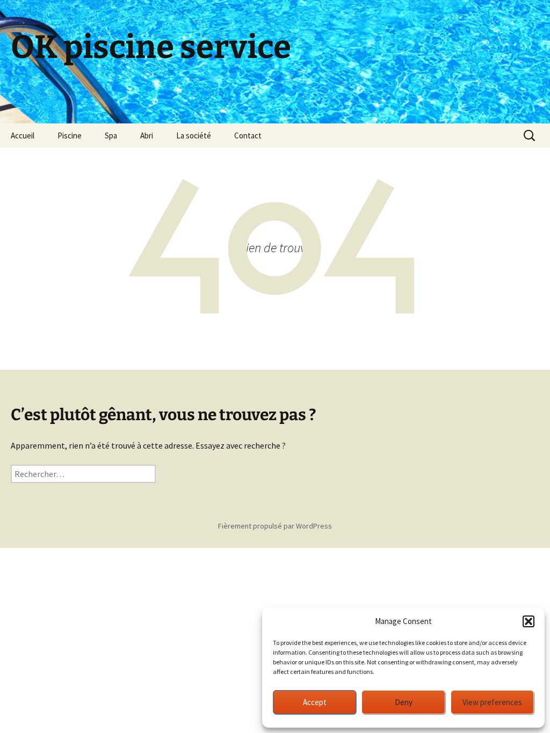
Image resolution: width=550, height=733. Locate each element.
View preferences (492, 702)
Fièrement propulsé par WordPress (275, 526)
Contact (248, 135)
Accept (315, 702)
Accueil (22, 135)
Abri (146, 135)
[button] (528, 621)
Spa (111, 135)
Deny (403, 702)
